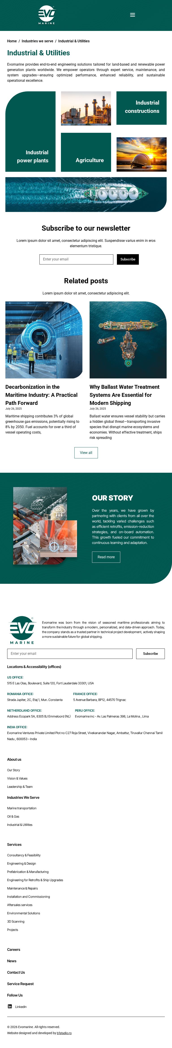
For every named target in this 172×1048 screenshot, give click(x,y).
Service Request (20, 983)
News (11, 961)
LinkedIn (21, 1007)
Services (14, 844)
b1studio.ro (64, 1033)
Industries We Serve (23, 797)
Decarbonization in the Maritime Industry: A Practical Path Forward (41, 395)
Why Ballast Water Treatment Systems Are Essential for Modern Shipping (124, 395)
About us (14, 759)
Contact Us (16, 972)
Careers (13, 949)
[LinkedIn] (10, 1006)
